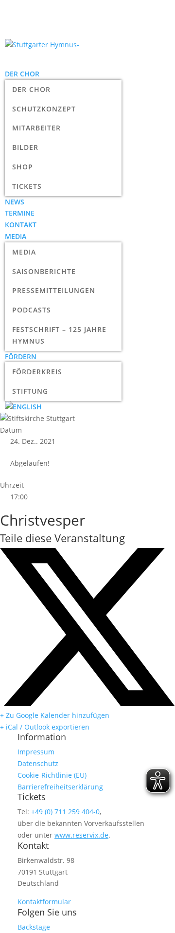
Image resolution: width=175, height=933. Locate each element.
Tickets (27, 186)
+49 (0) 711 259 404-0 (65, 811)
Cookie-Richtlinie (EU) (52, 775)
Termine (20, 213)
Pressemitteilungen (53, 290)
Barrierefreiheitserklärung (60, 786)
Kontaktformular (44, 901)
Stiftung (30, 391)
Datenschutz (38, 763)
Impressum (36, 751)
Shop (22, 166)
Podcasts (31, 309)
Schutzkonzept (44, 108)
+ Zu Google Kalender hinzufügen (54, 715)
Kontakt (20, 224)
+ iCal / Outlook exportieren (44, 727)
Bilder (25, 147)
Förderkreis (37, 371)
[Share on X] (87, 703)
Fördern (20, 356)
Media (15, 236)
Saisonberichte (44, 271)
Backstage (34, 927)
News (14, 201)
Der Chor (22, 73)
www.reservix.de (81, 835)
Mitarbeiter (36, 127)
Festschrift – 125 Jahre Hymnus (59, 335)
